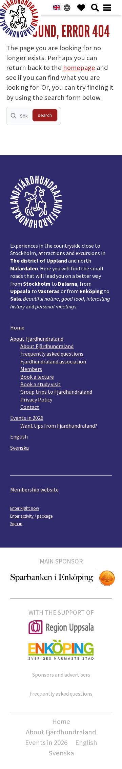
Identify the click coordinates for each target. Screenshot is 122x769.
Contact (29, 407)
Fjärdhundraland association (53, 361)
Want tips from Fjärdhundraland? (58, 425)
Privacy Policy (36, 399)
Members (31, 368)
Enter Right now (24, 508)
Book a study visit (40, 384)
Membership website (34, 489)
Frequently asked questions (51, 353)
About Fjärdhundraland (36, 338)
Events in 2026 (26, 417)
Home (17, 327)
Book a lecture (37, 376)
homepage (79, 67)
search (45, 115)
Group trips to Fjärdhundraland (56, 391)
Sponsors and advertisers (61, 674)
